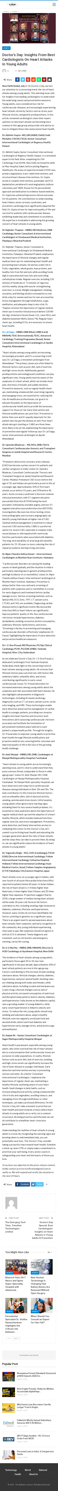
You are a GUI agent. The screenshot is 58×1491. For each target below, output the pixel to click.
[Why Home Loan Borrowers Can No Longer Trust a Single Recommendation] (8, 1408)
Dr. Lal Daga (8, 332)
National (43, 1470)
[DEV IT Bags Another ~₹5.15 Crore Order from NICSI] (8, 1439)
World (28, 1470)
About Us (33, 1474)
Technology (11, 1470)
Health (6, 48)
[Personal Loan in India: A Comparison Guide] (8, 1455)
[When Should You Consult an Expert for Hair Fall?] (42, 1305)
